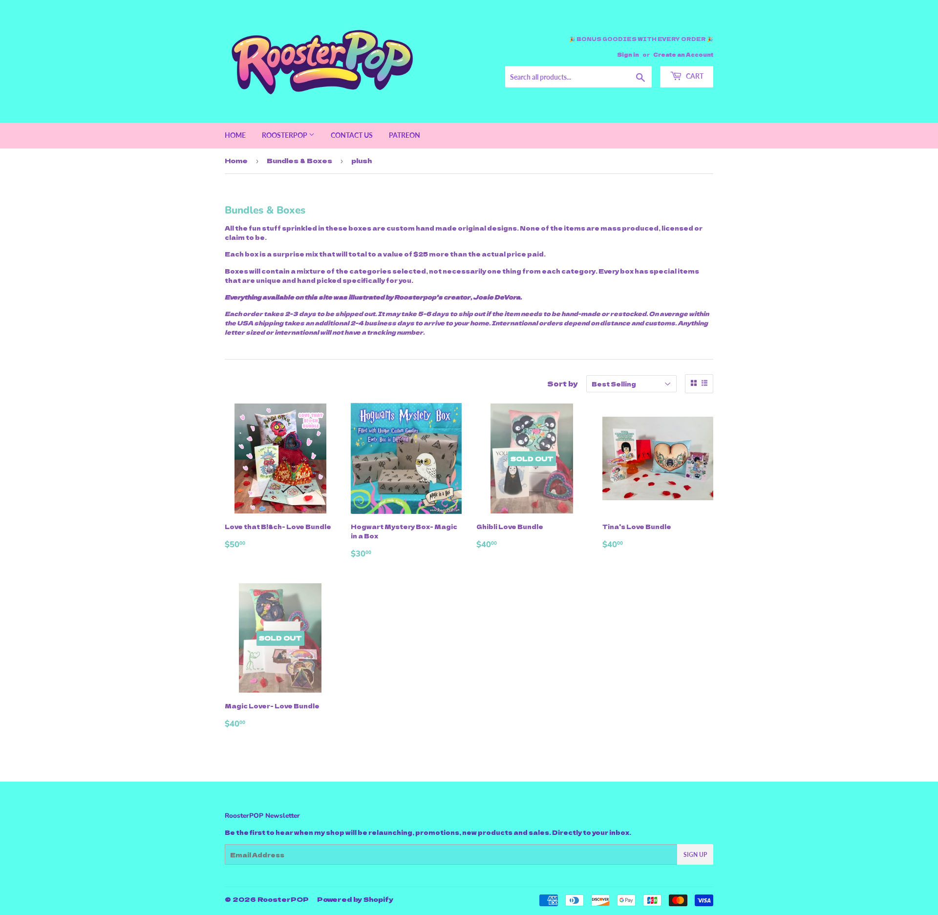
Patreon (404, 135)
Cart (694, 76)
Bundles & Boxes (299, 160)
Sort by (562, 383)
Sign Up (695, 854)
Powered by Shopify (355, 899)
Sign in (628, 54)
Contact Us (352, 135)
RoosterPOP (285, 135)
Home (235, 135)
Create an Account (683, 54)
